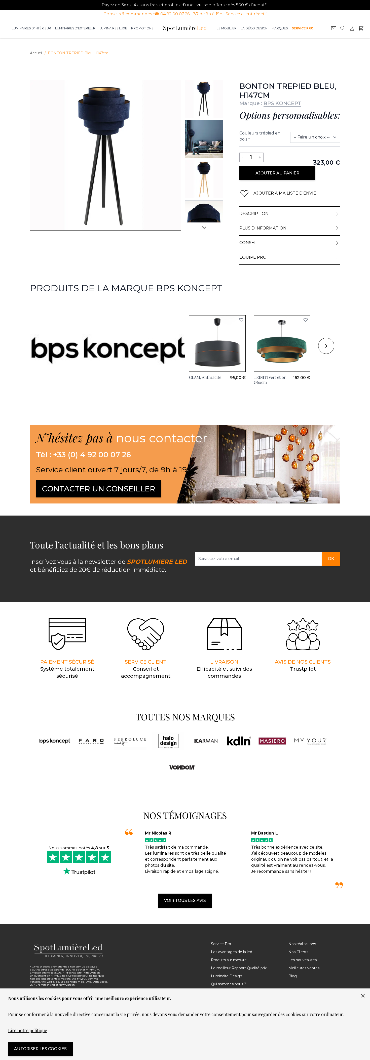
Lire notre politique (27, 1030)
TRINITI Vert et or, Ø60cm (270, 380)
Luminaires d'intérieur (31, 28)
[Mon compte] (352, 28)
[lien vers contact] (334, 28)
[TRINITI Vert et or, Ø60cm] (282, 343)
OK (331, 558)
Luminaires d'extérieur (75, 28)
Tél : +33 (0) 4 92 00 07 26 (83, 454)
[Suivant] (204, 229)
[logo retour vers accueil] (68, 950)
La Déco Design (254, 28)
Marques (280, 28)
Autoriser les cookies (40, 1048)
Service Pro (303, 28)
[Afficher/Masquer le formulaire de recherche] (343, 28)
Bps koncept (43, 306)
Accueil (36, 53)
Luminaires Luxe (113, 28)
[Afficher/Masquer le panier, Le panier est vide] (361, 28)
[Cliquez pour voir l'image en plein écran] (105, 155)
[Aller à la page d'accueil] (185, 28)
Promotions (142, 28)
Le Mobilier (227, 28)
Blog (292, 976)
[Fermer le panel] (363, 996)
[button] (241, 319)
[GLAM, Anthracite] (217, 343)
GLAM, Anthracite (205, 377)
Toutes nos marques (185, 717)
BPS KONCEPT (282, 103)
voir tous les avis (185, 900)
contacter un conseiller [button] (98, 488)
